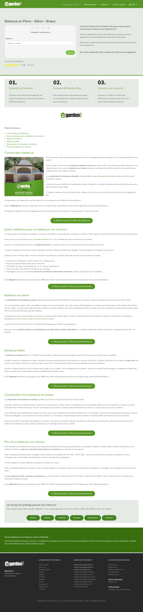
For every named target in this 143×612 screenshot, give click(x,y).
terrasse (129, 184)
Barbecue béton (13, 141)
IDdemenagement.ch (115, 569)
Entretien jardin (90, 4)
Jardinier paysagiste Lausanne (84, 577)
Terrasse (109, 517)
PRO (133, 4)
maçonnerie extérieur (108, 176)
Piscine (41, 581)
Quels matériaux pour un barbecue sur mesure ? (26, 136)
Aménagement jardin (70, 4)
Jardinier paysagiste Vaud (83, 584)
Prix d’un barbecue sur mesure (19, 147)
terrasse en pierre (27, 319)
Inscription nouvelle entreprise (119, 589)
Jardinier (62, 517)
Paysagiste (93, 517)
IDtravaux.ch (113, 565)
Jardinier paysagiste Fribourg (84, 572)
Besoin (9, 38)
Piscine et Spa (118, 4)
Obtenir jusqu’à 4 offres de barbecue (71, 220)
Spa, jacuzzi (43, 584)
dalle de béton (42, 239)
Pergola (42, 579)
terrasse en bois (47, 319)
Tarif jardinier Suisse (81, 586)
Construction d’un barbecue (18, 133)
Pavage (76, 517)
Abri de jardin (44, 565)
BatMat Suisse (113, 574)
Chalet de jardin (44, 569)
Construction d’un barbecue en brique (22, 144)
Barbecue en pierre (14, 139)
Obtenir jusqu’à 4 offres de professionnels (71, 286)
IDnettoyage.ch (113, 572)
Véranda (42, 589)
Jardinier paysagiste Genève (84, 574)
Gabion (47, 517)
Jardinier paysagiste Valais (83, 581)
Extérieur (104, 4)
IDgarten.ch (112, 582)
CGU (87, 601)
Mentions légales (98, 601)
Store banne (43, 586)
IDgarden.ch (112, 567)
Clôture (33, 517)
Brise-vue (42, 567)
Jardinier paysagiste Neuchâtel (85, 579)
